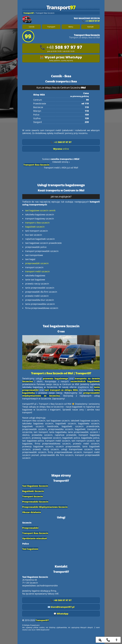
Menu (71, 27)
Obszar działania (31, 512)
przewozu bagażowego (55, 378)
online (61, 148)
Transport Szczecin (32, 496)
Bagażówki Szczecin (33, 491)
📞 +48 (91, 21)
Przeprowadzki (30, 527)
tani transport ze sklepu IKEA (61, 390)
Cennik (31, 27)
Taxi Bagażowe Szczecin (35, 485)
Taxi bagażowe (30, 548)
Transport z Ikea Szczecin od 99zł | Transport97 (61, 373)
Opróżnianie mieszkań (34, 538)
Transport (51, 27)
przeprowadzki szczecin (37, 263)
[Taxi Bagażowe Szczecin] (28, 19)
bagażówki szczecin (35, 226)
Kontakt (90, 27)
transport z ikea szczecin (37, 222)
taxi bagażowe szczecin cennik (40, 210)
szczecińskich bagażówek (85, 381)
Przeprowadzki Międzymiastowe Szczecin (45, 506)
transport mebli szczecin (37, 271)
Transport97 (42, 620)
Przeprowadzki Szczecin (35, 501)
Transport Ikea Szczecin (35, 533)
